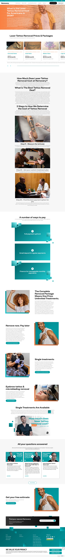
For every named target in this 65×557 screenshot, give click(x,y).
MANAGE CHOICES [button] (55, 550)
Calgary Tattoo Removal (37, 542)
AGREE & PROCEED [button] (55, 553)
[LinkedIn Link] (54, 537)
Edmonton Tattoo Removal (37, 545)
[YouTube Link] (52, 537)
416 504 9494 (55, 0)
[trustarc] (62, 556)
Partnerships (8, 539)
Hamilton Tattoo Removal (37, 544)
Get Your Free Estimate (11, 503)
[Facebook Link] (47, 537)
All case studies (35, 536)
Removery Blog (8, 536)
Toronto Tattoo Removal (37, 539)
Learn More (8, 475)
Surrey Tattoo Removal (37, 541)
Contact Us (21, 536)
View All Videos (32, 482)
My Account (61, 3)
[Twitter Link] (50, 537)
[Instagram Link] (49, 537)
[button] (63, 548)
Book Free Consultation (11, 400)
